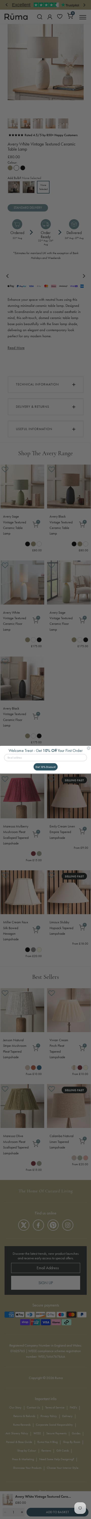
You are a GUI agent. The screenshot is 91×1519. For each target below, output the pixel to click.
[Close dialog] (88, 748)
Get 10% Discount (45, 766)
